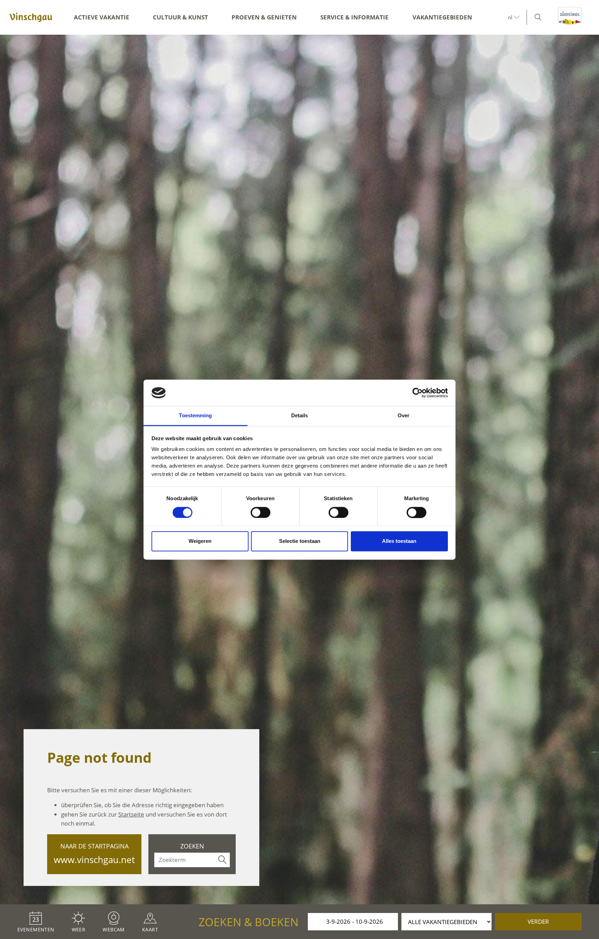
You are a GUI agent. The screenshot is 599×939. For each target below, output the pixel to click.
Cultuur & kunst (180, 17)
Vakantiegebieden (442, 17)
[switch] (260, 512)
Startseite (131, 814)
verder (538, 921)
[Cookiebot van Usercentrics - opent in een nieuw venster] (417, 392)
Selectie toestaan (299, 541)
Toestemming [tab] (195, 416)
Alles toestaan (399, 541)
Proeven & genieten (264, 17)
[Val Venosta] (31, 17)
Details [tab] (299, 416)
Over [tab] (403, 416)
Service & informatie (354, 17)
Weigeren (200, 541)
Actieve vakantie (101, 17)
